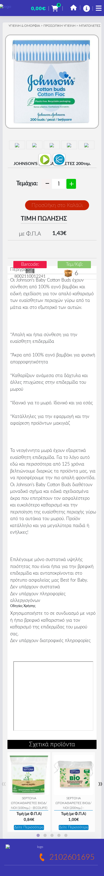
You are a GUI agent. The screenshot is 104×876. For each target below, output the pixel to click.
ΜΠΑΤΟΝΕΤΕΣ (90, 25)
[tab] (38, 835)
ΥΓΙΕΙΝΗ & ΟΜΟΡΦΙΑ (24, 25)
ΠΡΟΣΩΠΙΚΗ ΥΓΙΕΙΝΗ (59, 25)
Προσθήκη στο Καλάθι (57, 205)
